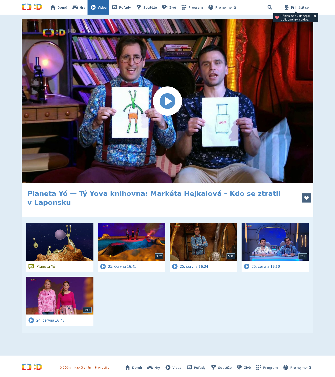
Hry (82, 7)
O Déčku (65, 367)
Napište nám (83, 367)
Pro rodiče (102, 367)
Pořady (125, 7)
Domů (62, 7)
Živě (172, 7)
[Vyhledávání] (270, 7)
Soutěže (150, 7)
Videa (102, 7)
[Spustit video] (167, 101)
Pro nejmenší (225, 7)
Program (195, 7)
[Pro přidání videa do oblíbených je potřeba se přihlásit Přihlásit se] (306, 198)
